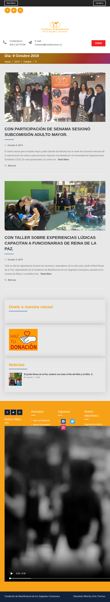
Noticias (12, 165)
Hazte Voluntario (41, 424)
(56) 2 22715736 (18, 45)
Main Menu (11, 3)
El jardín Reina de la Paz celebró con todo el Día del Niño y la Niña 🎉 (58, 374)
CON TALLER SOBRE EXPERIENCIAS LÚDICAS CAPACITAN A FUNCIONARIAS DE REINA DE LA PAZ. (50, 243)
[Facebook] (7, 412)
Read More (63, 159)
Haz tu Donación (41, 420)
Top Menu (99, 3)
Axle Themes (98, 596)
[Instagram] (19, 412)
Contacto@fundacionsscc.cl (48, 45)
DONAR (98, 43)
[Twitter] (13, 412)
